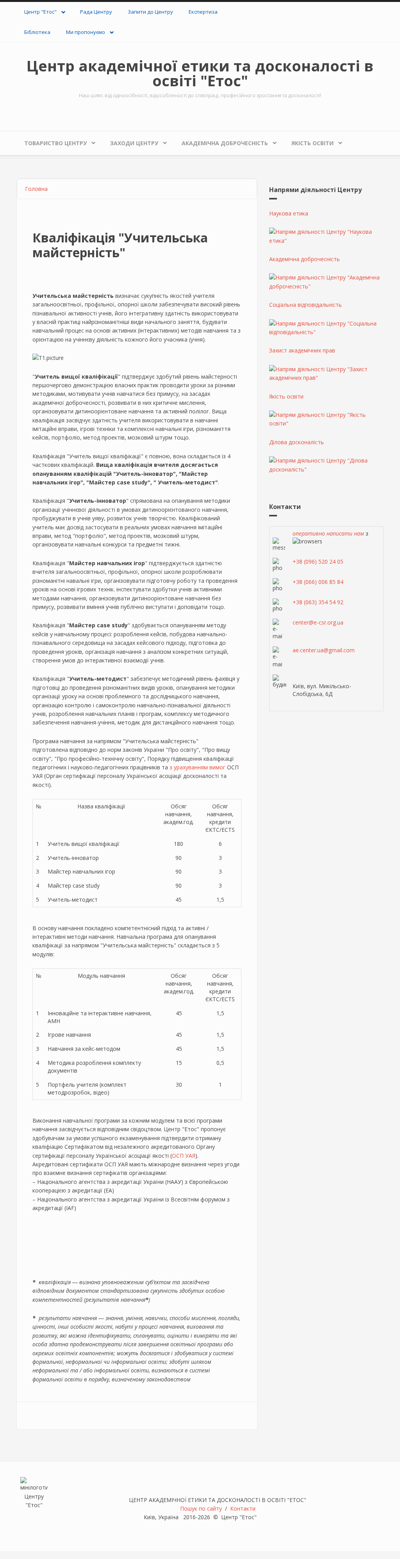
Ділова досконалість (296, 442)
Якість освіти (312, 143)
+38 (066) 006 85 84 (318, 582)
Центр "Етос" (40, 11)
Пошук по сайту (201, 1508)
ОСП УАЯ (183, 1155)
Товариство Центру (55, 143)
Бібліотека (37, 32)
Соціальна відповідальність (305, 304)
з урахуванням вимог (197, 767)
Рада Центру (96, 11)
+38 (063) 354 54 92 (318, 602)
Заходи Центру (134, 143)
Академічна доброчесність (225, 143)
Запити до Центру (150, 11)
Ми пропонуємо (85, 32)
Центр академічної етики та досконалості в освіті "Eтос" (200, 73)
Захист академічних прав (302, 350)
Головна (36, 188)
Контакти (242, 1508)
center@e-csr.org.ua (318, 622)
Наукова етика (288, 213)
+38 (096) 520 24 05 (318, 561)
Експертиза (203, 11)
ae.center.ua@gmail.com (324, 650)
